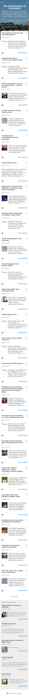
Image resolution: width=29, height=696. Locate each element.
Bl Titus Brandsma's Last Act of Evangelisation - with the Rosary (12, 85)
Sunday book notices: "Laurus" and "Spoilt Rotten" (12, 59)
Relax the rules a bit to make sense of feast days (12, 571)
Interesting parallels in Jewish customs (10, 264)
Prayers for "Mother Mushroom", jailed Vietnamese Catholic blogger (12, 469)
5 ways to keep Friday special (12, 363)
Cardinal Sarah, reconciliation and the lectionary (10, 137)
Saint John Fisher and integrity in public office (11, 495)
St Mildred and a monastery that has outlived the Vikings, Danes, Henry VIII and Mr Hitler (12, 389)
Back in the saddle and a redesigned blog (10, 290)
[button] (26, 33)
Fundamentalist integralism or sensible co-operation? (12, 214)
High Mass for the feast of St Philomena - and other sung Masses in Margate (12, 188)
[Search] (27, 3)
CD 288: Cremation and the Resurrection (11, 111)
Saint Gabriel (6, 674)
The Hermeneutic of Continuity (14, 7)
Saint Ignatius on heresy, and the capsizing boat (12, 33)
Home (11, 21)
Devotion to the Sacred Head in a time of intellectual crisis (13, 416)
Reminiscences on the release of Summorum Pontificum (13, 521)
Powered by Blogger (15, 693)
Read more (22, 53)
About (18, 21)
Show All (23, 27)
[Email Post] (2, 53)
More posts (14, 596)
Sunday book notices (9, 163)
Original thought (7, 657)
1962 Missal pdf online (9, 623)
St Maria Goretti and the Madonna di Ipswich (11, 546)
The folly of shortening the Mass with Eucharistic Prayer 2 (13, 442)
